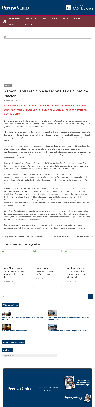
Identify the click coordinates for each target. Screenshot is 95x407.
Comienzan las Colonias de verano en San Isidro (46, 271)
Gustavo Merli (20, 101)
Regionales (31, 19)
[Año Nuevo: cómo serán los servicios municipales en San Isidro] (16, 251)
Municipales (14, 19)
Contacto (27, 24)
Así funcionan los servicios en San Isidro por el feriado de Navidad (77, 272)
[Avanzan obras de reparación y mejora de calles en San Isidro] (52, 327)
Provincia (44, 19)
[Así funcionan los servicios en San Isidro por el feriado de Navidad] (79, 251)
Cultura (67, 19)
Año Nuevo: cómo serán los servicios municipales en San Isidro (14, 272)
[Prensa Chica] (4, 21)
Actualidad (14, 24)
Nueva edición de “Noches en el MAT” (16, 331)
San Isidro (8, 86)
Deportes (78, 19)
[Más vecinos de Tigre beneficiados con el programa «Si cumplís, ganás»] (52, 313)
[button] (21, 18)
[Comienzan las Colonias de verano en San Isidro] (47, 251)
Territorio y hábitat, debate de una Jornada (71, 237)
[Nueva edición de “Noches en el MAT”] (6, 327)
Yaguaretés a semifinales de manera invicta (24, 237)
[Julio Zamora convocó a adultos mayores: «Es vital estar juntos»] (6, 313)
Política (56, 19)
